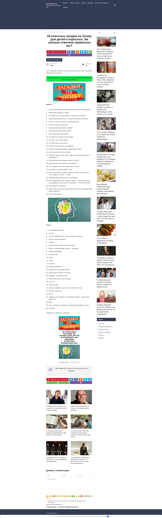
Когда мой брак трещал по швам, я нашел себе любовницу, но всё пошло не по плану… (105, 109)
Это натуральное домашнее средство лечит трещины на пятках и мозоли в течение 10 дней (105, 53)
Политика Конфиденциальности (68, 507)
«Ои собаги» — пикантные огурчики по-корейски (105, 240)
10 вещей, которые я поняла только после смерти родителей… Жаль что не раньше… (106, 261)
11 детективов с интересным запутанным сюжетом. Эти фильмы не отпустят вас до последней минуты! (80, 460)
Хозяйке (65, 7)
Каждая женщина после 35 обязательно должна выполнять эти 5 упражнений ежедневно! (106, 309)
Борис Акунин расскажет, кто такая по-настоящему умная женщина (80, 408)
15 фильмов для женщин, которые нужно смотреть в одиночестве (104, 283)
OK (107, 516)
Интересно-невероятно (102, 3)
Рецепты (65, 3)
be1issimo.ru (51, 4)
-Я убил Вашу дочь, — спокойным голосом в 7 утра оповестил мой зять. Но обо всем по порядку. (106, 216)
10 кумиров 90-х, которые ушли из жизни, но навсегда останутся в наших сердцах (56, 408)
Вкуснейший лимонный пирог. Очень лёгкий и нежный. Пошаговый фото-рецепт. (105, 189)
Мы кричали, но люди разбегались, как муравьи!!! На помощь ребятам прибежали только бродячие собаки (106, 160)
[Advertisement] (81, 19)
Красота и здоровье (87, 3)
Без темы (101, 323)
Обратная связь (52, 507)
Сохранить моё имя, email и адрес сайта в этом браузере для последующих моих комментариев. (67, 501)
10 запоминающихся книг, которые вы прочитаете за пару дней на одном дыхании (56, 433)
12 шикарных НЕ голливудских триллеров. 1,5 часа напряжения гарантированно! (56, 459)
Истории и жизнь (75, 3)
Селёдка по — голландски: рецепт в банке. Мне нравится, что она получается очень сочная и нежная (106, 81)
